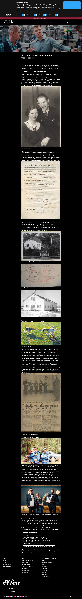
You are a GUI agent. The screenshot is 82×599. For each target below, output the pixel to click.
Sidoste (5, 558)
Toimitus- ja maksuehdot (28, 566)
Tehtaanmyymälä (66, 22)
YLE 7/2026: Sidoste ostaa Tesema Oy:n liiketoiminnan (36, 535)
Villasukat (44, 572)
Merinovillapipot (45, 576)
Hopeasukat (44, 564)
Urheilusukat (45, 560)
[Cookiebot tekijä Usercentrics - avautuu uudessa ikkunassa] (8, 15)
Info (23, 558)
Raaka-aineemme (40, 550)
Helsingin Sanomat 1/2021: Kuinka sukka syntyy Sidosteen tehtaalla (39, 545)
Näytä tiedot (63, 14)
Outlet (55, 22)
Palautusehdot (25, 568)
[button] (2, 22)
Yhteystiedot (6, 562)
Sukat (51, 22)
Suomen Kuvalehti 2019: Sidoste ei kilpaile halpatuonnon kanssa (38, 546)
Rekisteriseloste (26, 564)
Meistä (60, 22)
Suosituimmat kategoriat (49, 558)
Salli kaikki (72, 3)
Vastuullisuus (25, 562)
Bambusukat (44, 566)
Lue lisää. (35, 10)
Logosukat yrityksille (8, 566)
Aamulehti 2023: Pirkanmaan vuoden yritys (33, 541)
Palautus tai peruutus (27, 570)
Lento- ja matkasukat (47, 562)
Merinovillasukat (46, 570)
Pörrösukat (44, 574)
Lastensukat (44, 568)
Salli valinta (72, 7)
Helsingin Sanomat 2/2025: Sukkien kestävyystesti (35, 538)
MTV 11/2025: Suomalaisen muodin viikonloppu (34, 537)
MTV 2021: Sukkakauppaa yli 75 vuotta (32, 543)
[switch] (35, 15)
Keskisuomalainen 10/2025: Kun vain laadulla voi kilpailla (36, 540)
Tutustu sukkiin (27, 550)
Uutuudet (46, 22)
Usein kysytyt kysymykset (28, 560)
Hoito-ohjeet (25, 572)
